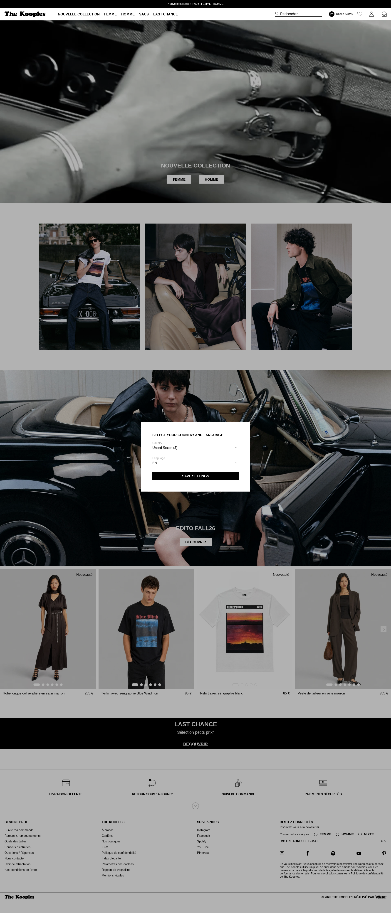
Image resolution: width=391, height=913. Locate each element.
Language (158, 461)
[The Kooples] (26, 14)
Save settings (195, 476)
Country (164, 445)
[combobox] (195, 448)
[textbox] (195, 448)
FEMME (198, 3)
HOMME (210, 3)
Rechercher (289, 14)
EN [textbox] (154, 463)
